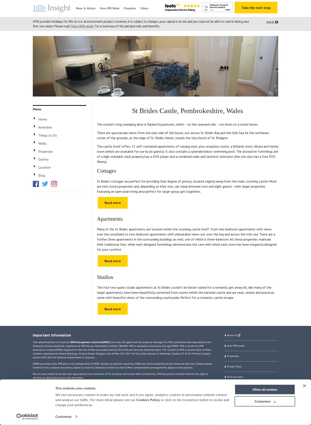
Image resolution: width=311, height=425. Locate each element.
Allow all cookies (264, 389)
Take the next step (256, 8)
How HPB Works (110, 8)
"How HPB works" (82, 26)
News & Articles (86, 8)
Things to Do (47, 135)
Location (44, 167)
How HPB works (236, 345)
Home (42, 119)
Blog (41, 175)
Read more (113, 203)
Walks (42, 143)
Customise (63, 416)
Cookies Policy (148, 400)
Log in (270, 21)
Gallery (43, 159)
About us (232, 335)
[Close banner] (304, 385)
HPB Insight (53, 8)
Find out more (235, 376)
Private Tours (234, 366)
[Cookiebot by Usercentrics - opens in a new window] (27, 417)
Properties (130, 8)
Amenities (45, 127)
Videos (144, 8)
